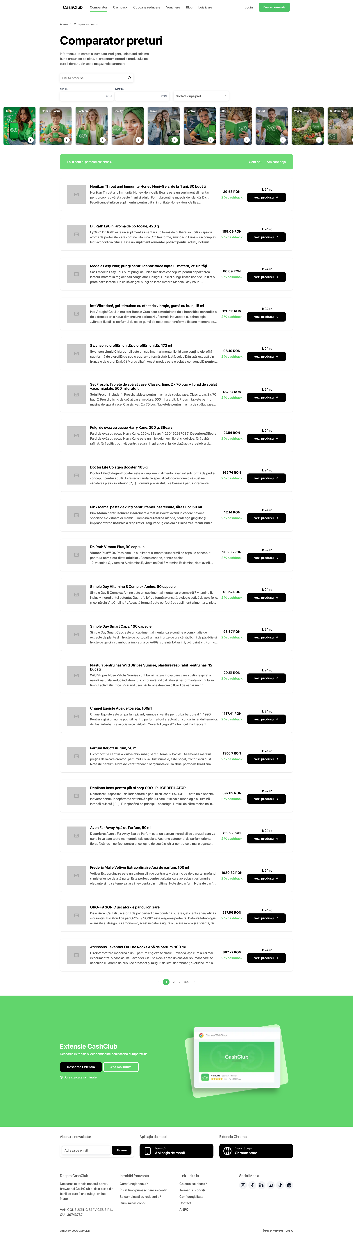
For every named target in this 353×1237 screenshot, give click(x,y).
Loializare (205, 7)
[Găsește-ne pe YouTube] (271, 1185)
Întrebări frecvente (273, 1230)
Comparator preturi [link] (85, 24)
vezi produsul (264, 197)
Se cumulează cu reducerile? (140, 1197)
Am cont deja (276, 162)
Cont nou (255, 162)
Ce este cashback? (193, 1184)
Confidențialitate (191, 1197)
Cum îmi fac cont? (132, 1203)
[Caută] (129, 77)
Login (249, 7)
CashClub (73, 7)
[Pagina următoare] (194, 982)
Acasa (64, 24)
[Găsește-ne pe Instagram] (243, 1185)
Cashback (120, 7)
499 (187, 982)
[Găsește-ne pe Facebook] (252, 1185)
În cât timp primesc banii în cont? (143, 1190)
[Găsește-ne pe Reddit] (289, 1185)
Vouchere (173, 7)
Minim (63, 89)
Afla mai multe (121, 1067)
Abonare (122, 1150)
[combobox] (201, 96)
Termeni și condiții (192, 1190)
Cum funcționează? (134, 1184)
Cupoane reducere (146, 7)
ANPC (183, 1209)
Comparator (98, 7)
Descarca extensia (274, 7)
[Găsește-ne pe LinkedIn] (261, 1185)
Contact (185, 1203)
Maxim (119, 89)
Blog (189, 7)
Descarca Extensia (81, 1067)
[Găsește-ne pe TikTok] (280, 1185)
